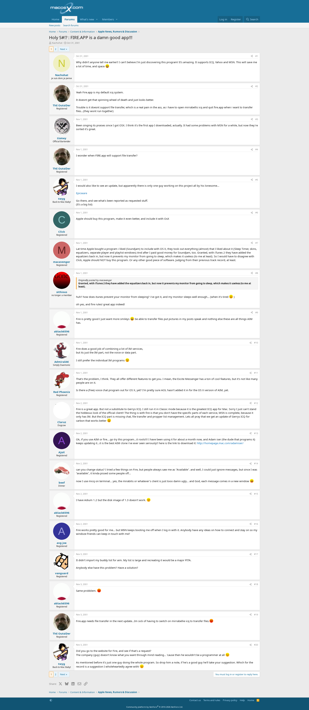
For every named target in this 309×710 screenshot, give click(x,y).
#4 (256, 149)
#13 (256, 433)
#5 (256, 179)
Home (55, 19)
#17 (256, 554)
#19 (256, 614)
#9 (256, 312)
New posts (54, 25)
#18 (256, 584)
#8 (256, 273)
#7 (256, 242)
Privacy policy (230, 700)
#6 (256, 212)
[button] (96, 19)
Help (242, 700)
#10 (256, 342)
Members (108, 19)
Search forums (71, 25)
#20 (256, 644)
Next (62, 49)
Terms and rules (211, 700)
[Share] (251, 56)
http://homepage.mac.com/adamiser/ (220, 443)
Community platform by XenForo (154, 707)
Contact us (195, 700)
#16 (256, 523)
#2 (256, 86)
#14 (256, 463)
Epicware (81, 193)
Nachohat (57, 42)
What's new (87, 19)
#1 (256, 56)
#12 (256, 403)
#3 (256, 119)
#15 (256, 493)
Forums (70, 19)
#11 (256, 372)
